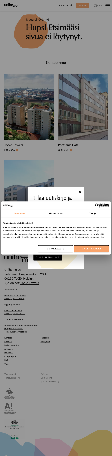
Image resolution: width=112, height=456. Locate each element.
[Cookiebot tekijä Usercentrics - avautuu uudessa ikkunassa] (97, 205)
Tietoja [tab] (92, 213)
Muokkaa (54, 249)
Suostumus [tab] (19, 213)
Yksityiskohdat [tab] (56, 213)
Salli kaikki (91, 249)
